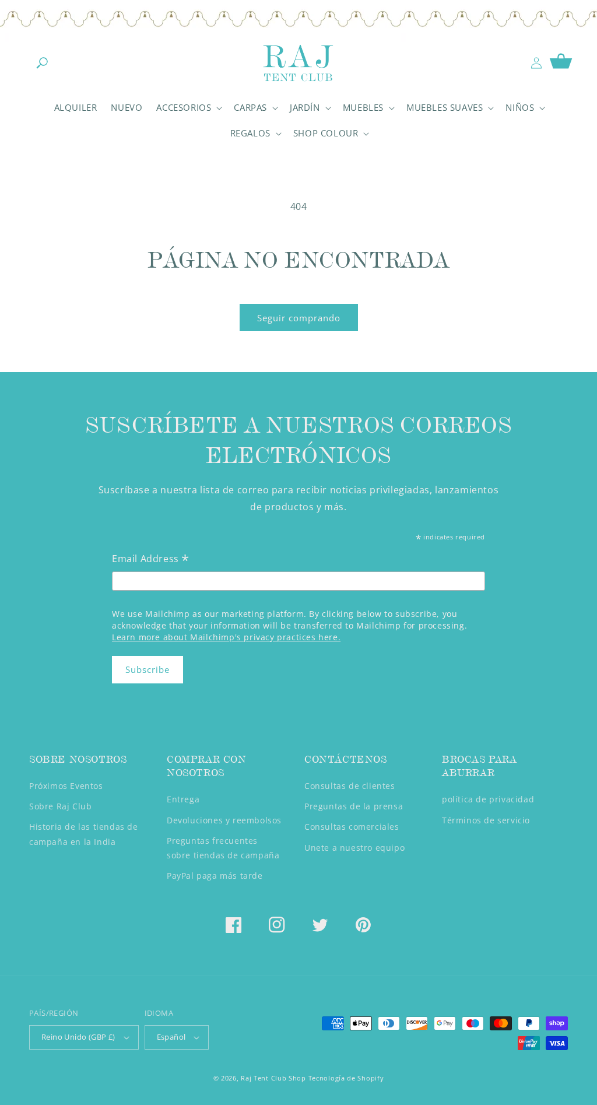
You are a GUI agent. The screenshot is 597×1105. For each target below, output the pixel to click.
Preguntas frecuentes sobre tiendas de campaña (223, 848)
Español (171, 1037)
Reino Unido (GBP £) (78, 1037)
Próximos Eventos (66, 785)
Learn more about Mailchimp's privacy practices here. (226, 637)
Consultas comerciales (351, 826)
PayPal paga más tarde (215, 875)
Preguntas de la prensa (353, 806)
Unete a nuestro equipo (354, 847)
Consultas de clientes (349, 785)
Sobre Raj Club (60, 806)
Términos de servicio (486, 820)
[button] (42, 63)
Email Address (150, 559)
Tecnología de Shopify (346, 1078)
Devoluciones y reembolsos (224, 820)
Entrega (183, 799)
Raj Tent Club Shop (273, 1078)
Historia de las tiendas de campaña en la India (83, 834)
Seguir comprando (298, 318)
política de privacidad (488, 799)
